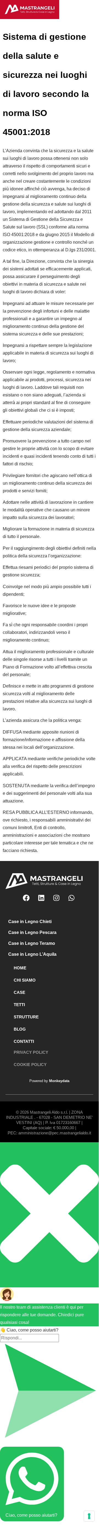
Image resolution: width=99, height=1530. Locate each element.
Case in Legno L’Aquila (32, 954)
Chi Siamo (25, 980)
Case (19, 992)
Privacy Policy (31, 1052)
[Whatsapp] (75, 901)
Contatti (24, 1041)
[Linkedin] (45, 901)
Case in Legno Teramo (31, 943)
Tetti (19, 1004)
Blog (20, 1029)
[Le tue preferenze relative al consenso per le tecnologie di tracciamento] (89, 1516)
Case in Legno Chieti (30, 921)
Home (20, 968)
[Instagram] (60, 901)
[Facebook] (29, 901)
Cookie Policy (30, 1064)
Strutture (26, 1017)
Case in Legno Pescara (32, 932)
